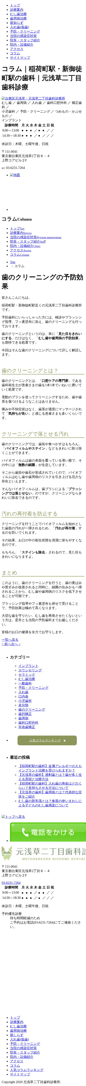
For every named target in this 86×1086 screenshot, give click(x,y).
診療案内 (16, 9)
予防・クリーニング (25, 31)
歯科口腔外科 (28, 722)
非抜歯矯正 (26, 727)
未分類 (23, 705)
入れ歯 (23, 692)
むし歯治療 (18, 14)
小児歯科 (25, 701)
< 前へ (6, 644)
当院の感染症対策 (23, 36)
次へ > (15, 644)
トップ (15, 5)
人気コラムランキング (47, 740)
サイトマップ (20, 57)
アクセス (16, 49)
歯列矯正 (25, 714)
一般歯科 (25, 683)
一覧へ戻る (10, 639)
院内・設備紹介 (21, 44)
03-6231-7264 (11, 883)
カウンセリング (30, 670)
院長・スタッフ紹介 (25, 40)
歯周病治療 (18, 18)
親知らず (16, 23)
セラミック (26, 674)
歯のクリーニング (31, 709)
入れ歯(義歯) (19, 27)
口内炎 (23, 696)
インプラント (28, 666)
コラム (15, 53)
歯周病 (23, 718)
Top (12, 262)
